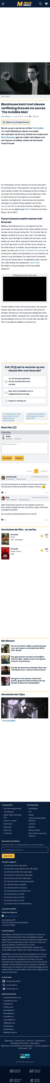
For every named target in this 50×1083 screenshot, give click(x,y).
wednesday (11, 477)
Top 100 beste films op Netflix (15, 885)
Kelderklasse (8, 1026)
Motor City (8, 830)
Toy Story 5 (8, 833)
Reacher (32, 827)
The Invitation (39, 250)
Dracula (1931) (8, 721)
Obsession (8, 827)
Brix (7, 497)
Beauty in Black (34, 830)
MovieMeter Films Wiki (19, 1043)
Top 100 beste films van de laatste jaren (19, 881)
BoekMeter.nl (9, 1017)
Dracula (4, 206)
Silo (30, 812)
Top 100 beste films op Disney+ (15, 888)
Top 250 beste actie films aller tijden (17, 878)
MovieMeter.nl (9, 1010)
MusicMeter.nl (9, 1013)
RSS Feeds (22, 1048)
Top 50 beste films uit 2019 (14, 900)
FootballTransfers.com (12, 998)
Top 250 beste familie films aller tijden (18, 875)
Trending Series (32, 805)
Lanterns (32, 824)
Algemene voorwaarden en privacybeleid (16, 1046)
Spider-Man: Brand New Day (13, 816)
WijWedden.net (9, 1023)
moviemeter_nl (12, 989)
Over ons (29, 1041)
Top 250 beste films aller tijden (15, 866)
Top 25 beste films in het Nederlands (17, 904)
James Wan (35, 263)
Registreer (9, 1041)
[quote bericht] (46, 492)
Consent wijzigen (41, 1046)
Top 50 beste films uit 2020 (14, 894)
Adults (31, 815)
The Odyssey (9, 812)
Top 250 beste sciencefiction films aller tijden (21, 869)
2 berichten (6, 432)
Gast (8, 436)
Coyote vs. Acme (10, 821)
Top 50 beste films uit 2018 (14, 897)
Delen (36, 116)
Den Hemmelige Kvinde (12, 809)
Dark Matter (33, 809)
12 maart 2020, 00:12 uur (39, 497)
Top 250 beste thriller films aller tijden (18, 872)
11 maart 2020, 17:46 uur (39, 477)
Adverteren (40, 1041)
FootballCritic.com (10, 1001)
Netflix (27, 209)
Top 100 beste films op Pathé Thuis (17, 891)
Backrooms (8, 824)
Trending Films (7, 805)
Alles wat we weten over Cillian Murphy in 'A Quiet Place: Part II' (36, 416)
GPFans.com (8, 1007)
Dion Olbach (5, 116)
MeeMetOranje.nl (10, 1032)
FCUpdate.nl (8, 1004)
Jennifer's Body (24, 250)
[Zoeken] (40, 3)
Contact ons (19, 1041)
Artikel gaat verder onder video (25, 275)
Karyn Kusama (7, 137)
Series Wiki (34, 1043)
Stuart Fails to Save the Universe (37, 834)
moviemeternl (11, 985)
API (30, 1048)
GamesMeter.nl (9, 1020)
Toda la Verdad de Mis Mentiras (37, 819)
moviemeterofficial (13, 981)
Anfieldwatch (9, 1029)
